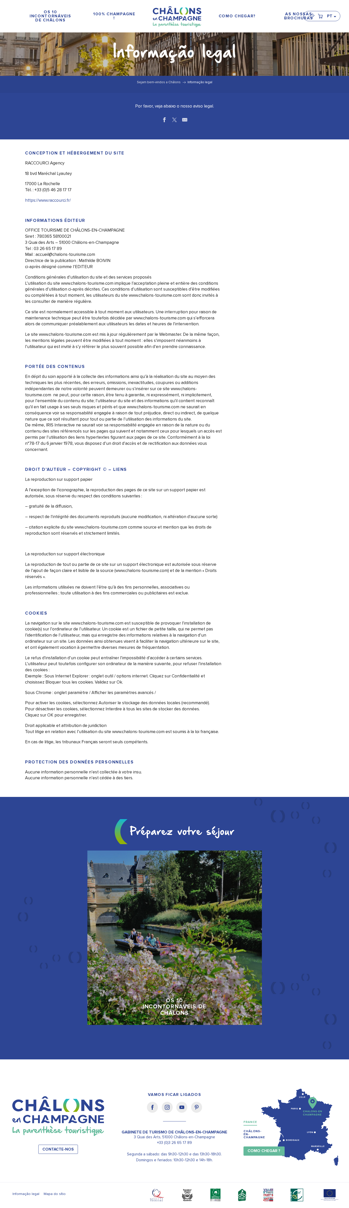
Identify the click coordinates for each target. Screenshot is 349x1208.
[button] (331, 16)
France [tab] (250, 1122)
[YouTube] (183, 1110)
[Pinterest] (196, 1110)
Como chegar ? (264, 1151)
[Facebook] (154, 1110)
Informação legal (26, 1194)
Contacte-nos (58, 1149)
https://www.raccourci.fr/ (48, 200)
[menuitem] (50, 16)
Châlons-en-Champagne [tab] (254, 1134)
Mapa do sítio (55, 1194)
